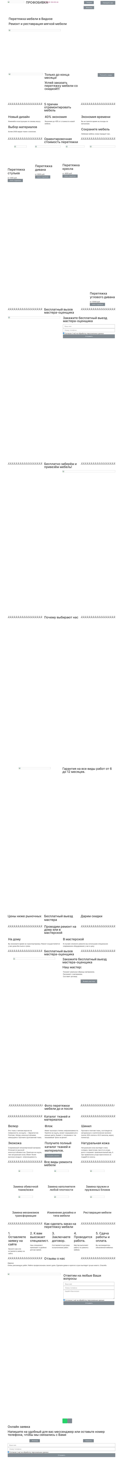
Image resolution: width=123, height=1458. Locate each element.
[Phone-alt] (69, 1420)
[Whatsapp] (64, 1420)
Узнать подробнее (15, 180)
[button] (89, 2)
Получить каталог (53, 1156)
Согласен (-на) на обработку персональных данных (84, 333)
